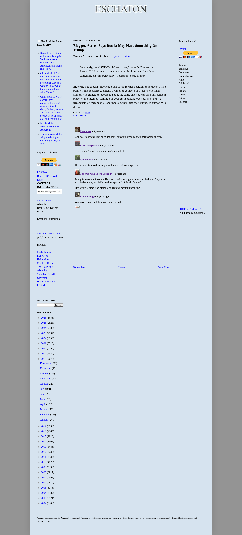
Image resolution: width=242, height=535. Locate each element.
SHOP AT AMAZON (48, 233)
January (44, 419)
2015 (44, 436)
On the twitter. (44, 200)
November (46, 368)
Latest (40, 179)
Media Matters (44, 252)
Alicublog (42, 270)
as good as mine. (120, 56)
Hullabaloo (43, 259)
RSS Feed (42, 172)
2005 (44, 487)
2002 (44, 503)
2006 (44, 482)
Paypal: (182, 48)
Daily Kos (42, 255)
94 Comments (79, 115)
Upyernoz (42, 277)
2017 (44, 426)
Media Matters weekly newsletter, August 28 (50, 126)
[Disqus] (121, 167)
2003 (44, 498)
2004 (44, 492)
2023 (44, 333)
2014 (44, 441)
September (46, 378)
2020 (44, 348)
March (44, 409)
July (42, 389)
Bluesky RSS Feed (47, 176)
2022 (44, 338)
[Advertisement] (121, 26)
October (44, 373)
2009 (44, 467)
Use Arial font (48, 41)
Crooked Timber (45, 263)
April (43, 404)
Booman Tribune (46, 281)
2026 (44, 317)
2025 (44, 322)
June (43, 394)
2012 (44, 451)
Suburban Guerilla (46, 274)
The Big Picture (45, 266)
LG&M (41, 285)
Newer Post (79, 267)
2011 (44, 456)
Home (121, 267)
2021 (44, 343)
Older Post (163, 267)
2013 (44, 446)
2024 (44, 327)
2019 (44, 353)
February (45, 414)
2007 (44, 477)
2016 (44, 431)
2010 (44, 462)
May (43, 399)
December (46, 363)
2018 (44, 358)
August (44, 383)
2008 (44, 472)
